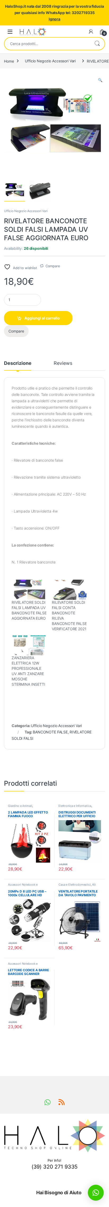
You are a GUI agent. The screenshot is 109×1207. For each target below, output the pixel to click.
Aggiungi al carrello (42, 318)
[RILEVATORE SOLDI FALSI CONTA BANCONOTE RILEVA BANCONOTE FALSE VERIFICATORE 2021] (69, 590)
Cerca (97, 44)
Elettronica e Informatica (74, 806)
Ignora (54, 19)
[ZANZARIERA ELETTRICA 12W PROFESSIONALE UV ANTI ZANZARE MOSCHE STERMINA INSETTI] (29, 645)
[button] (100, 80)
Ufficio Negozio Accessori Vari (50, 61)
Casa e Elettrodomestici (74, 884)
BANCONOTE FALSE (50, 732)
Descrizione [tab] (17, 363)
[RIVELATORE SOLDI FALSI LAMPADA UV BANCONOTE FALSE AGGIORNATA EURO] (29, 590)
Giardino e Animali (20, 806)
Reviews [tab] (63, 363)
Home (9, 61)
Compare (53, 266)
